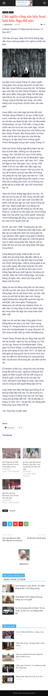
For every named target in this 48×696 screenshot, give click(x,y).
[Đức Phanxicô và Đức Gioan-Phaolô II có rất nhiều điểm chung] (11, 453)
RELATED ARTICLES (13, 576)
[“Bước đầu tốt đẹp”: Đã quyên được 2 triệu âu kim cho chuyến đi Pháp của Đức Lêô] (8, 646)
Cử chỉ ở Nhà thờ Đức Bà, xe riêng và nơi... (30, 632)
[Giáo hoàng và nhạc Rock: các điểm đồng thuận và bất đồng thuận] (8, 588)
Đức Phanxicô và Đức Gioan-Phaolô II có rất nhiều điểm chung (10, 464)
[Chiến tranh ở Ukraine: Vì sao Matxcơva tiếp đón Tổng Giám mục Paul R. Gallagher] (8, 668)
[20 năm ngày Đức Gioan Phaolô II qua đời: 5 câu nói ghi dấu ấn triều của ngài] (32, 453)
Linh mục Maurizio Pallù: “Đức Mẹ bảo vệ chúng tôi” (12, 539)
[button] (44, 3)
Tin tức (11, 12)
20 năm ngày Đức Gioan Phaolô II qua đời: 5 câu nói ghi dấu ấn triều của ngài (32, 465)
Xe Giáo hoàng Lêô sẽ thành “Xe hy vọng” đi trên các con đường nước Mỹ (30, 610)
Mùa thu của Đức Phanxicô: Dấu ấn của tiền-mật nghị (10, 495)
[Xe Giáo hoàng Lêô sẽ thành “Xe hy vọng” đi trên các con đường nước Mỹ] (8, 611)
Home (4, 9)
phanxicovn (8, 24)
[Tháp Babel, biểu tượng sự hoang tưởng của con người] (8, 600)
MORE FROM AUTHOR (15, 579)
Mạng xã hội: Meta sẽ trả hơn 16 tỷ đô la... (30, 676)
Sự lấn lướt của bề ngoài (36, 538)
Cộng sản (10, 9)
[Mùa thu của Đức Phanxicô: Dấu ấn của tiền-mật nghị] (11, 484)
